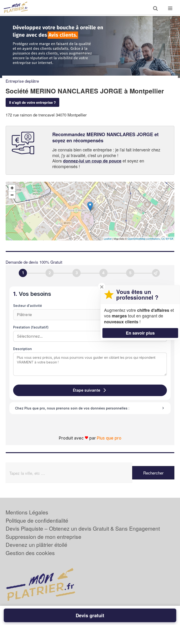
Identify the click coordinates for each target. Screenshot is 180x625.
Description (22, 349)
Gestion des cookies (30, 553)
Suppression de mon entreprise (43, 536)
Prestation (31, 327)
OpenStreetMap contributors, (144, 238)
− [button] (12, 195)
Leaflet (108, 238)
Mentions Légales (27, 512)
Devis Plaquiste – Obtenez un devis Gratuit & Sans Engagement (83, 528)
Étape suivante (86, 390)
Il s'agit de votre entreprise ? (32, 102)
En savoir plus (140, 333)
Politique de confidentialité (37, 520)
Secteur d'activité (27, 306)
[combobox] (88, 336)
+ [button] (12, 188)
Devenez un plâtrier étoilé (36, 544)
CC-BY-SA (167, 238)
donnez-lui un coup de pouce (92, 161)
